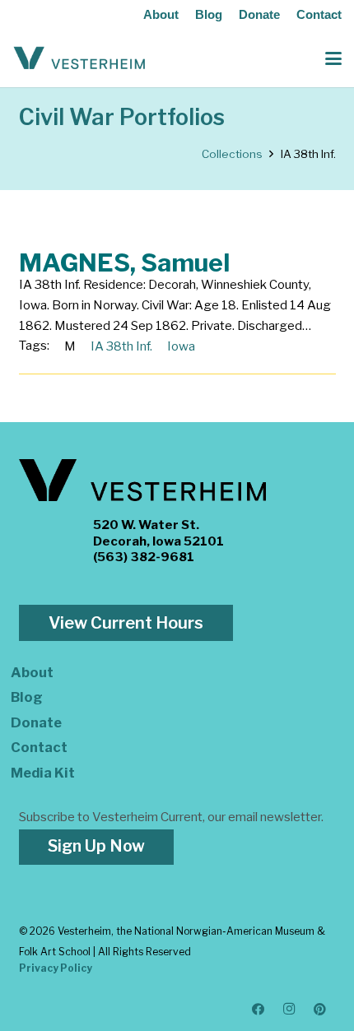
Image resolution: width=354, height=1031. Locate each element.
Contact (319, 14)
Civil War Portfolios (122, 117)
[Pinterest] (320, 1009)
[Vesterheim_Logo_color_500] (79, 58)
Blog (208, 14)
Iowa (181, 346)
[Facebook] (258, 1009)
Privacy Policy (55, 968)
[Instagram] (289, 1009)
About (161, 14)
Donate (259, 14)
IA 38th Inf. (121, 346)
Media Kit (43, 772)
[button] (333, 58)
